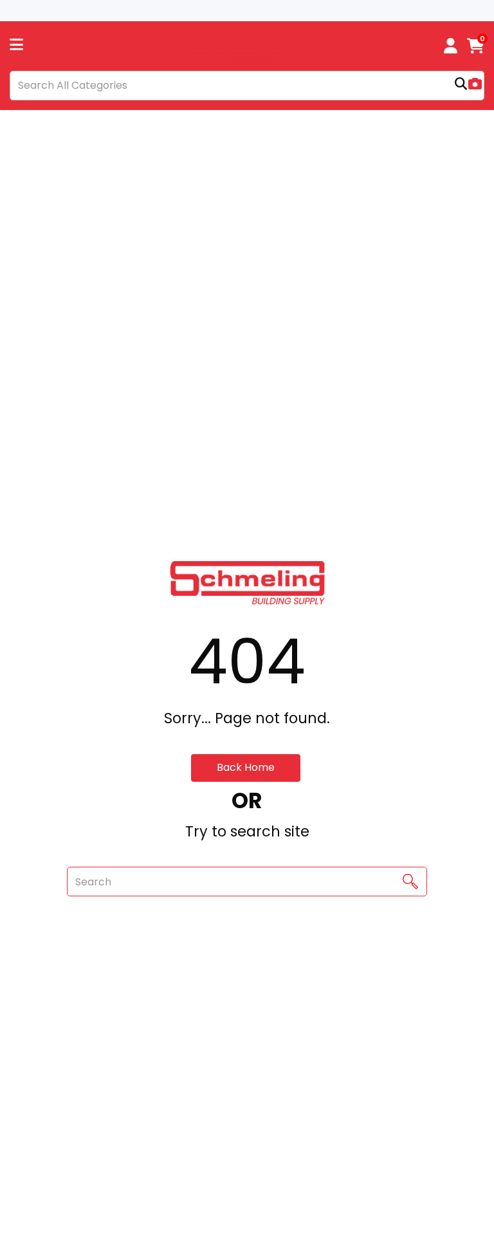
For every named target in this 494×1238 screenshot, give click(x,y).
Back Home (246, 767)
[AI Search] (475, 85)
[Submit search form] (461, 85)
